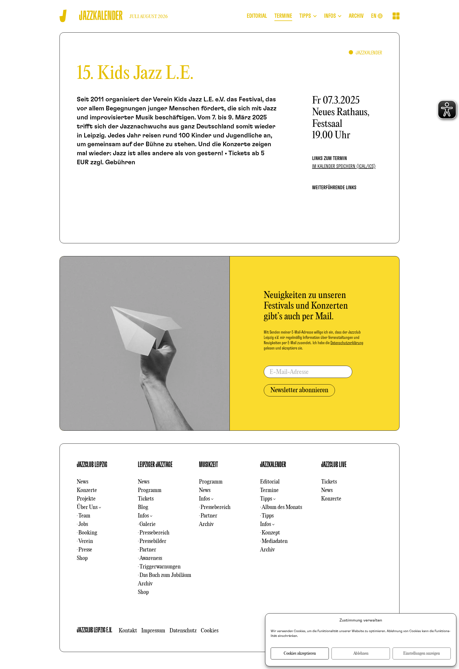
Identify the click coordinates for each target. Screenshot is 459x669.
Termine (269, 490)
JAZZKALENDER (273, 465)
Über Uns (87, 507)
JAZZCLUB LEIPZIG (92, 465)
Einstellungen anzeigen (421, 653)
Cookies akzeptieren (300, 653)
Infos (143, 516)
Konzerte (87, 490)
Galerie (147, 524)
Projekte (86, 499)
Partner (147, 550)
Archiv (145, 584)
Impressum (153, 631)
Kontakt (128, 631)
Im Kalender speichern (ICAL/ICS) (344, 166)
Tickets (146, 499)
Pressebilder (152, 541)
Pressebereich (154, 533)
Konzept (271, 533)
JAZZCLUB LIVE (333, 465)
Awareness (150, 558)
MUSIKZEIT (208, 465)
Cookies (209, 631)
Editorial (270, 482)
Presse (85, 550)
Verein (85, 541)
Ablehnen (360, 653)
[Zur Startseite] (63, 16)
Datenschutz (183, 631)
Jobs (83, 524)
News (82, 482)
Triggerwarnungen (160, 567)
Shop (82, 558)
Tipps (266, 499)
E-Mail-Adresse (289, 372)
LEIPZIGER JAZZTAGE (155, 465)
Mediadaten (275, 541)
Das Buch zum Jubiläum (165, 575)
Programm (150, 490)
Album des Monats (282, 507)
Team (84, 516)
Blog (143, 507)
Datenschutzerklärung (346, 343)
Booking (87, 533)
